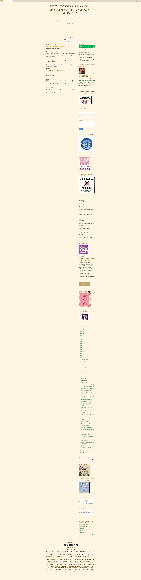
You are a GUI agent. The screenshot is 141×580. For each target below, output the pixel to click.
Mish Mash (82, 532)
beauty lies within (84, 524)
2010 (81, 358)
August (83, 368)
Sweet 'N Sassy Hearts (86, 401)
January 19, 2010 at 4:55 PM (58, 83)
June (82, 372)
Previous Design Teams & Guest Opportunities (61, 20)
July (82, 370)
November (83, 361)
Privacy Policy (76, 20)
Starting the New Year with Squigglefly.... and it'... (87, 446)
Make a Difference (84, 530)
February (83, 380)
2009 (81, 450)
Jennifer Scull (84, 75)
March (83, 378)
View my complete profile (85, 89)
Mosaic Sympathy (85, 421)
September (83, 366)
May (82, 374)
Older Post (74, 89)
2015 (81, 347)
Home (48, 20)
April (82, 376)
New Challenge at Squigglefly (87, 384)
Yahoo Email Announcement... (55, 46)
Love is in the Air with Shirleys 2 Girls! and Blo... (87, 415)
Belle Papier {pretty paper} (85, 526)
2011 (81, 356)
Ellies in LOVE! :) (85, 440)
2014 (81, 349)
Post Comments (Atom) (57, 93)
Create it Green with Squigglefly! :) (85, 411)
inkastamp (82, 528)
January (83, 382)
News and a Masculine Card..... (88, 386)
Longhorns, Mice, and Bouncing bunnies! (86, 433)
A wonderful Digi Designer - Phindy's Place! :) (87, 424)
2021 (81, 335)
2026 (81, 327)
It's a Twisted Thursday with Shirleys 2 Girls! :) (87, 437)
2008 (81, 452)
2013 (81, 351)
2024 (81, 329)
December (83, 359)
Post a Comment (49, 87)
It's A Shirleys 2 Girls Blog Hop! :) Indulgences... (87, 393)
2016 (81, 345)
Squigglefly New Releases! (86, 427)
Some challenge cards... (86, 390)
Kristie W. (52, 78)
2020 (81, 337)
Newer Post (48, 89)
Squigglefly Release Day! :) (87, 388)
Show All (93, 534)
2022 (81, 333)
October (83, 363)
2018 (81, 341)
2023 (81, 331)
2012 (81, 353)
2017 (81, 343)
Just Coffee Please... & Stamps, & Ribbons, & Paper (71, 10)
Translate (75, 41)
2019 (81, 339)
